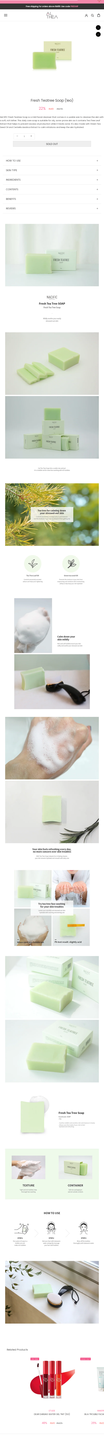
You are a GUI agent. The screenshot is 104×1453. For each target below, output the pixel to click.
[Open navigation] (5, 15)
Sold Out (52, 144)
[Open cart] (98, 15)
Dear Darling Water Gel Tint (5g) (52, 1414)
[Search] (92, 15)
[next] (77, 58)
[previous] (27, 58)
